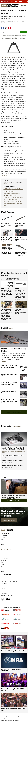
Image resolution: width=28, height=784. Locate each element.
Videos (3, 571)
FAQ (2, 540)
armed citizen (13, 451)
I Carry (3, 477)
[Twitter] (27, 1)
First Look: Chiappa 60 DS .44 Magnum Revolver (9, 383)
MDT (4, 182)
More (10, 328)
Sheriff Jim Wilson (7, 430)
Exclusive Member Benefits (7, 591)
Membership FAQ (5, 593)
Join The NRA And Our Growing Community (11, 670)
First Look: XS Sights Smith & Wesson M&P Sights (9, 366)
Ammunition (4, 560)
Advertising (4, 535)
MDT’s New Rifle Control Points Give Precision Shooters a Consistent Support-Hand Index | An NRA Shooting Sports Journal (7, 314)
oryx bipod (14, 182)
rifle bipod (8, 182)
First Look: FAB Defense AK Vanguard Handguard (12, 194)
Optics (2, 567)
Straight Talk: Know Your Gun (8, 392)
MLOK (19, 182)
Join (12, 1)
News (2, 24)
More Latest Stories (17, 412)
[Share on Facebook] (2, 27)
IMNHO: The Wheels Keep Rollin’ (13, 349)
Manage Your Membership (7, 595)
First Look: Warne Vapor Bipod (13, 202)
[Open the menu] (25, 5)
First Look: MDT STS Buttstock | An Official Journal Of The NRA (20, 311)
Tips (5, 361)
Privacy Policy (4, 716)
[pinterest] (9, 27)
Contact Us (3, 537)
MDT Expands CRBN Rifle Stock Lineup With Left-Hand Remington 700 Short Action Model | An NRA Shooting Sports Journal (20, 294)
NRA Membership (5, 589)
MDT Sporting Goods (7, 57)
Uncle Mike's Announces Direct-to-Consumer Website (13, 198)
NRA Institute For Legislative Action (9, 581)
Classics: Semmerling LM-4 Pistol (9, 375)
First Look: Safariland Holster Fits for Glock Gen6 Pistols (9, 401)
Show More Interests (17, 500)
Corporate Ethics (20, 716)
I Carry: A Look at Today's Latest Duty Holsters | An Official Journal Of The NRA (13, 497)
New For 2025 (4, 558)
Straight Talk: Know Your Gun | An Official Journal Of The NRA (13, 449)
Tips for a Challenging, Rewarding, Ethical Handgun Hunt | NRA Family (12, 456)
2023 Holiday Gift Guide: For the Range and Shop (13, 190)
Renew (15, 1)
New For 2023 (10, 24)
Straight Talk (5, 451)
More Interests (16, 426)
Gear (5, 24)
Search (3, 544)
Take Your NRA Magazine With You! (12, 651)
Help (2, 542)
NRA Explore (4, 583)
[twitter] (6, 27)
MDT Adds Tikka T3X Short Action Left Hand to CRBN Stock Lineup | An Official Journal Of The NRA (6, 292)
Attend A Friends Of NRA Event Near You (12, 709)
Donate (20, 1)
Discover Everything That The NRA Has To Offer (13, 689)
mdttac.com (4, 175)
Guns (2, 564)
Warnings (3, 718)
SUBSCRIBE (9, 520)
